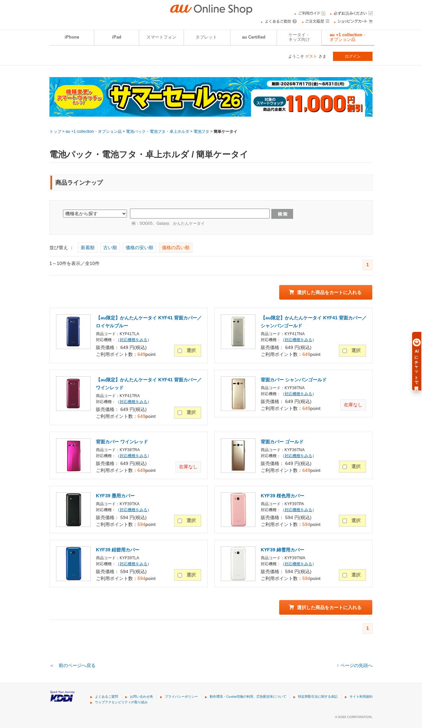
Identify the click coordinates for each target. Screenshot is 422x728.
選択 (191, 350)
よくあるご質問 (106, 696)
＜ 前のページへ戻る (72, 665)
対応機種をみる (133, 339)
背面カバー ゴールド (282, 441)
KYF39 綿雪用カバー (282, 549)
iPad (116, 37)
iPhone (72, 37)
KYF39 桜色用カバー (282, 495)
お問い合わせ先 (141, 696)
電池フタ (201, 131)
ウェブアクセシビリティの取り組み (121, 702)
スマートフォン (161, 37)
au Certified (253, 37)
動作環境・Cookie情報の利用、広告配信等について (248, 696)
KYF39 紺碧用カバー (117, 549)
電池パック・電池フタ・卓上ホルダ (157, 131)
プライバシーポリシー (181, 696)
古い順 (110, 247)
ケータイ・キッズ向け (299, 37)
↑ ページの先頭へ (355, 665)
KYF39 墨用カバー (115, 495)
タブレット (206, 37)
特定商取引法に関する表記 (318, 696)
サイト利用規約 (361, 696)
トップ (55, 131)
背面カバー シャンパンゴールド (294, 379)
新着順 (88, 247)
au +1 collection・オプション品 (348, 37)
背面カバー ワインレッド (122, 441)
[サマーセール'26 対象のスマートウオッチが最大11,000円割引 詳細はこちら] (211, 112)
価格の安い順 (139, 247)
